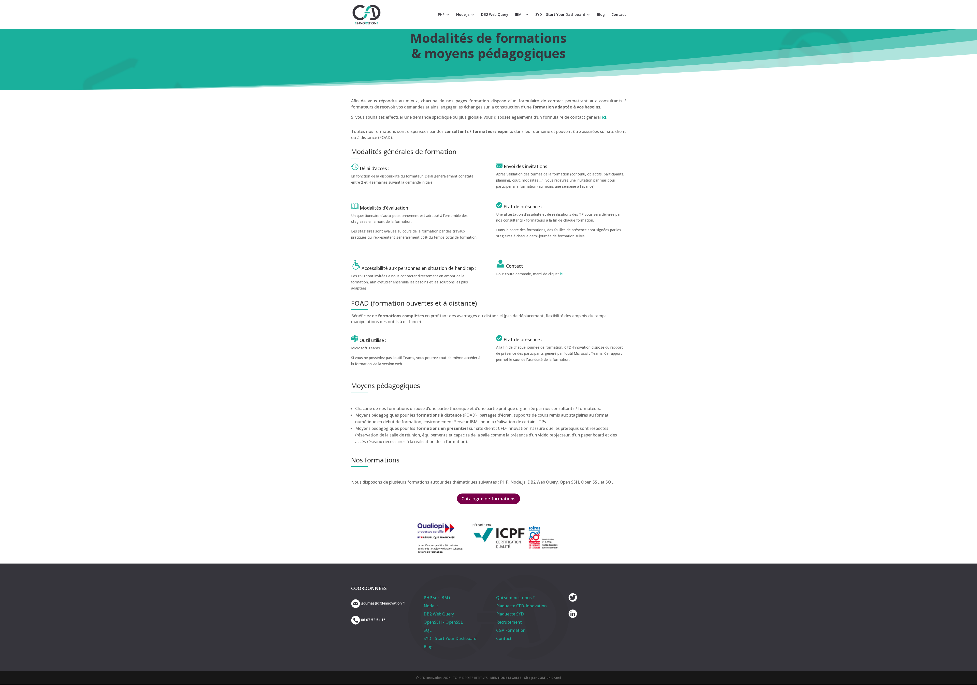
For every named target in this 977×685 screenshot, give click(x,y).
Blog (601, 15)
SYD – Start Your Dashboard (560, 15)
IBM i (519, 15)
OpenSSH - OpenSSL (443, 622)
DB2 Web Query (494, 15)
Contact (618, 15)
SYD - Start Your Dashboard (450, 638)
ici (604, 117)
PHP (441, 15)
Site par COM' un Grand (542, 678)
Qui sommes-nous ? (515, 597)
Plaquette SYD (510, 614)
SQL (428, 630)
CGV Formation (511, 630)
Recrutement (509, 622)
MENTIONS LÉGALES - (507, 678)
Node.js (462, 15)
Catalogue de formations (488, 499)
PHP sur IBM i (437, 597)
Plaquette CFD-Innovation (521, 606)
